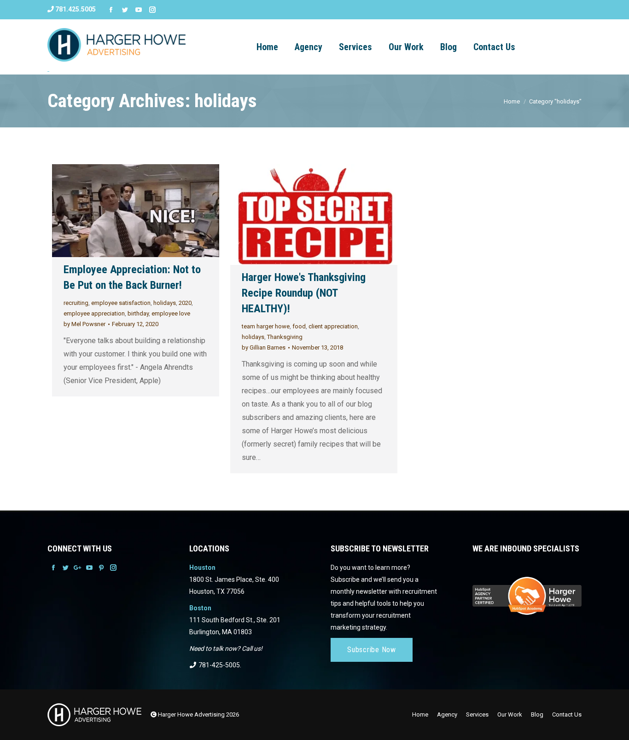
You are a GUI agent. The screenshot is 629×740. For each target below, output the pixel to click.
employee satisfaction (121, 302)
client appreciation (333, 326)
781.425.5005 (75, 9)
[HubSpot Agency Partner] (527, 611)
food (299, 326)
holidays (164, 302)
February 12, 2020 (135, 324)
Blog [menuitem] (448, 46)
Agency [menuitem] (308, 46)
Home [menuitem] (420, 714)
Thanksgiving (285, 336)
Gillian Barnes (263, 347)
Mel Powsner (84, 324)
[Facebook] (111, 10)
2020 (185, 302)
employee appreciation (94, 313)
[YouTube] (139, 10)
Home (512, 101)
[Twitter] (125, 10)
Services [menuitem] (355, 46)
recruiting (76, 302)
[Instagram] (152, 10)
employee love (170, 313)
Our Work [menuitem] (406, 46)
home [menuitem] (267, 46)
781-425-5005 (218, 665)
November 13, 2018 (317, 347)
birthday (138, 313)
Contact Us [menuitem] (494, 46)
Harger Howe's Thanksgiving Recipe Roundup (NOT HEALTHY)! (304, 293)
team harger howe (266, 326)
